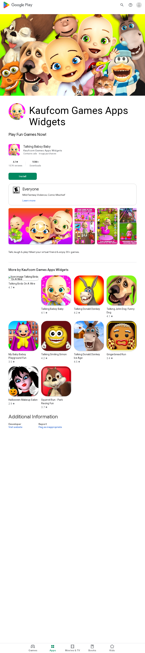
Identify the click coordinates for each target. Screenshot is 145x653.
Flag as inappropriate (50, 427)
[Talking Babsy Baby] (72, 203)
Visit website (15, 427)
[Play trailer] (40, 226)
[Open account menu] (139, 5)
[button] (85, 226)
